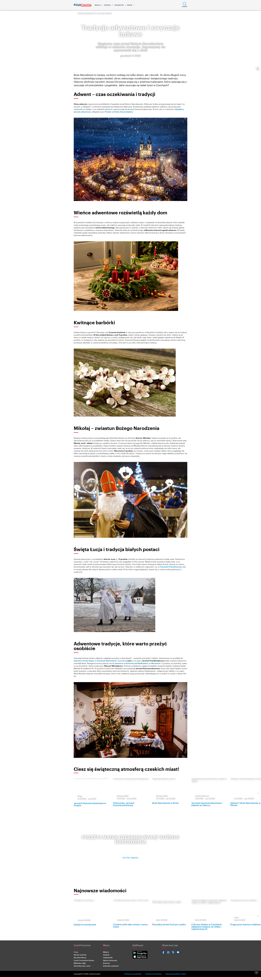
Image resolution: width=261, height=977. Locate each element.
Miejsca (98, 5)
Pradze (108, 112)
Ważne (129, 5)
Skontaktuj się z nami (82, 966)
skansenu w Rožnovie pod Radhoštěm (131, 663)
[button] (184, 5)
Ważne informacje (110, 960)
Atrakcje (107, 5)
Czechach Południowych (171, 567)
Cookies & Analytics (153, 974)
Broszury (106, 963)
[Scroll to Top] (256, 972)
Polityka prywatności (132, 974)
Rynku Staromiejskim (123, 112)
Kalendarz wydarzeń (111, 966)
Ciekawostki (119, 5)
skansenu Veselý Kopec (84, 661)
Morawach (155, 663)
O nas (76, 952)
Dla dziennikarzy (80, 957)
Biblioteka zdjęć (80, 963)
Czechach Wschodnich (107, 661)
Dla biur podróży (80, 955)
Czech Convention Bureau (84, 960)
